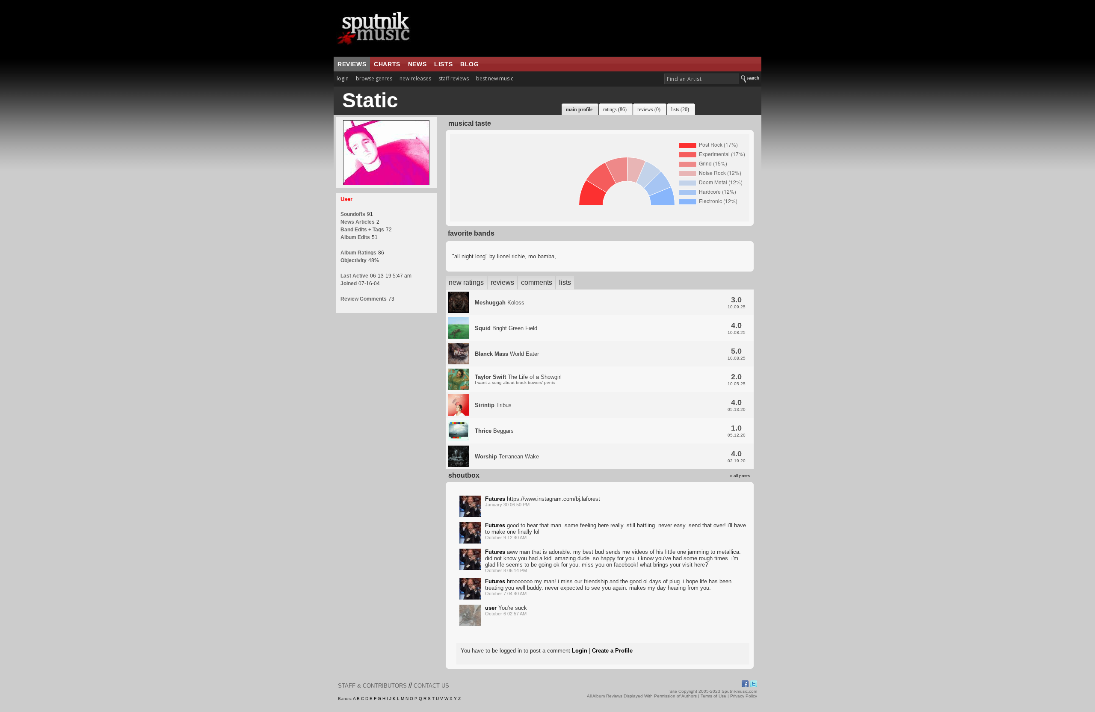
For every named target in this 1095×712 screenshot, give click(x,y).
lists (443, 64)
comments (536, 282)
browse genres (374, 78)
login (343, 78)
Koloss (499, 302)
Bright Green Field (506, 328)
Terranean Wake (507, 456)
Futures (495, 499)
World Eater (507, 354)
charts (387, 64)
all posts (742, 475)
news (417, 64)
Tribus (493, 405)
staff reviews (453, 78)
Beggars (494, 431)
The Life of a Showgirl (518, 379)
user (491, 608)
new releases (415, 78)
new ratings (466, 282)
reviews (351, 64)
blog (469, 64)
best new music (494, 78)
